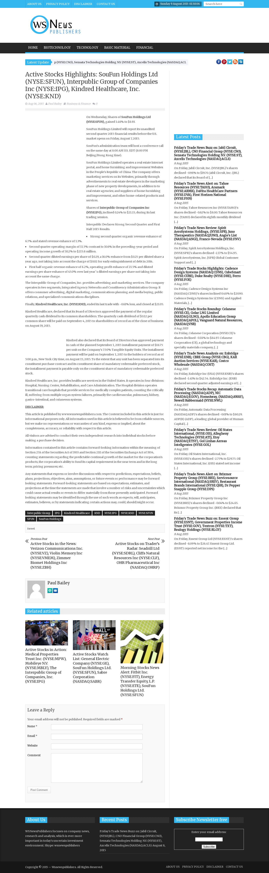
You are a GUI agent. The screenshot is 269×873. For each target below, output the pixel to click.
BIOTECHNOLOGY (57, 47)
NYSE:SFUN (146, 513)
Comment (34, 755)
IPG (57, 513)
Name (32, 726)
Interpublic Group (38, 513)
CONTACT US (106, 4)
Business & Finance (79, 103)
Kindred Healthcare (77, 513)
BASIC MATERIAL (117, 47)
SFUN (30, 519)
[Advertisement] (171, 23)
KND (97, 513)
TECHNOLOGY (87, 47)
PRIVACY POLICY (58, 4)
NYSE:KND (127, 513)
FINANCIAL (144, 47)
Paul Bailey (55, 103)
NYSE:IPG (111, 513)
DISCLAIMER (83, 4)
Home (33, 47)
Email (32, 736)
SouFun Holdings (50, 519)
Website (32, 745)
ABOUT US (34, 4)
